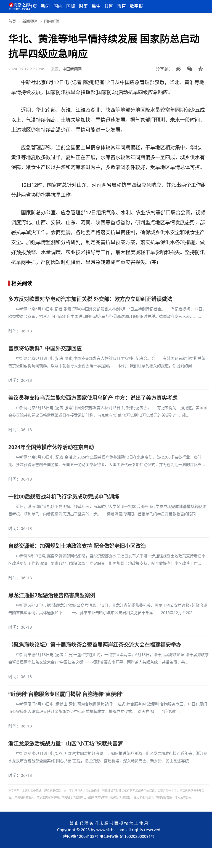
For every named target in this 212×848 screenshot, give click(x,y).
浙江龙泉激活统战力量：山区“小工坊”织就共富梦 (65, 743)
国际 (70, 6)
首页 (32, 6)
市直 (121, 6)
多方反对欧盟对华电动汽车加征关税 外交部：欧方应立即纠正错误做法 (90, 299)
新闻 (45, 6)
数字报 (136, 6)
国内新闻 (52, 21)
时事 (83, 6)
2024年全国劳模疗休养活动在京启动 (51, 447)
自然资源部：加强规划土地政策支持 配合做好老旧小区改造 (77, 546)
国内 (58, 6)
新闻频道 (30, 21)
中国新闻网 (72, 68)
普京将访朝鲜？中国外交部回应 (45, 348)
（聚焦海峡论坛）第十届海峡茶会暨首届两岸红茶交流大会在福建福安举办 (94, 644)
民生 (96, 6)
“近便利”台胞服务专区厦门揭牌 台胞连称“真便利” (65, 694)
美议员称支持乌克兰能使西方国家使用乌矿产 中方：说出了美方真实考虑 (92, 398)
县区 (108, 6)
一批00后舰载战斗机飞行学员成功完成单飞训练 (63, 496)
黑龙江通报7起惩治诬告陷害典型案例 (51, 595)
